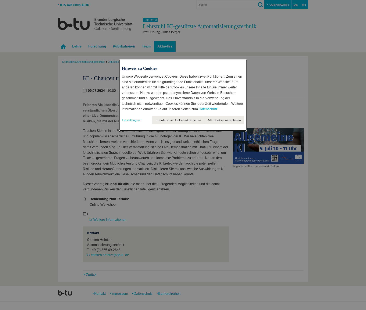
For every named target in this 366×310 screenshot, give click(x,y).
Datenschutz (208, 109)
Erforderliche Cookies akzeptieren (178, 120)
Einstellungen (131, 120)
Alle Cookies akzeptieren (224, 120)
